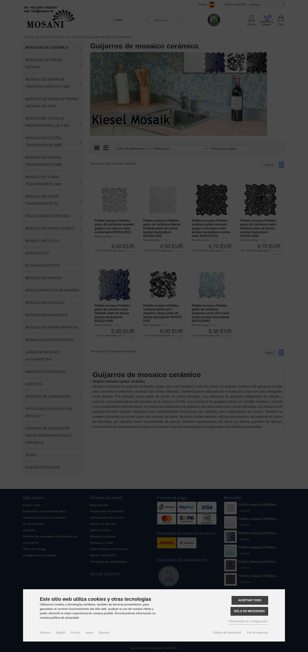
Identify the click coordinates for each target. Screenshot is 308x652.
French (75, 632)
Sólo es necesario (249, 611)
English (61, 632)
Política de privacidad (227, 632)
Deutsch (45, 632)
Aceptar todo (249, 600)
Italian (89, 632)
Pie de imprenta (257, 632)
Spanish (104, 632)
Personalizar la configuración (248, 621)
